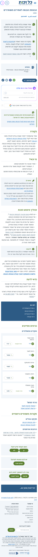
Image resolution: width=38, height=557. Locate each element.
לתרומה (31, 520)
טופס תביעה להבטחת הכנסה (19, 214)
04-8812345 (9, 294)
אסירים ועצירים (29, 314)
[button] (35, 3)
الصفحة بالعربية (32, 16)
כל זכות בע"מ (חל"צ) (12, 536)
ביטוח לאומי (30, 351)
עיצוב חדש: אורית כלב (14, 512)
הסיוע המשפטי (29, 374)
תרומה (25, 476)
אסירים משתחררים (28, 308)
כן (23, 450)
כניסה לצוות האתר (28, 522)
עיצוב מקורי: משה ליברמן (13, 510)
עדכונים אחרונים (29, 515)
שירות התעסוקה (29, 363)
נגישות (31, 511)
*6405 (8, 378)
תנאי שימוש (6, 97)
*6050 (31, 297)
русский (24, 16)
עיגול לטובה (15, 476)
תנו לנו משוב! (30, 517)
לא (14, 450)
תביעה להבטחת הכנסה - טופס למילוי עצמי (17, 71)
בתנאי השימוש (11, 544)
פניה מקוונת (18, 344)
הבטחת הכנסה (29, 311)
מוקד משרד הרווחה (30, 339)
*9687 (8, 366)
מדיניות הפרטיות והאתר (27, 513)
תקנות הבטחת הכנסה (28, 425)
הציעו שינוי (19, 463)
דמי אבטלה (30, 317)
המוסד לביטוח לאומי (28, 406)
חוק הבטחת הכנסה (28, 422)
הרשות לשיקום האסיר (28, 408)
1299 (8, 391)
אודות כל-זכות (30, 506)
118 (8, 344)
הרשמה (11, 530)
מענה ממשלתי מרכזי (29, 386)
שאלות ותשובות (29, 509)
